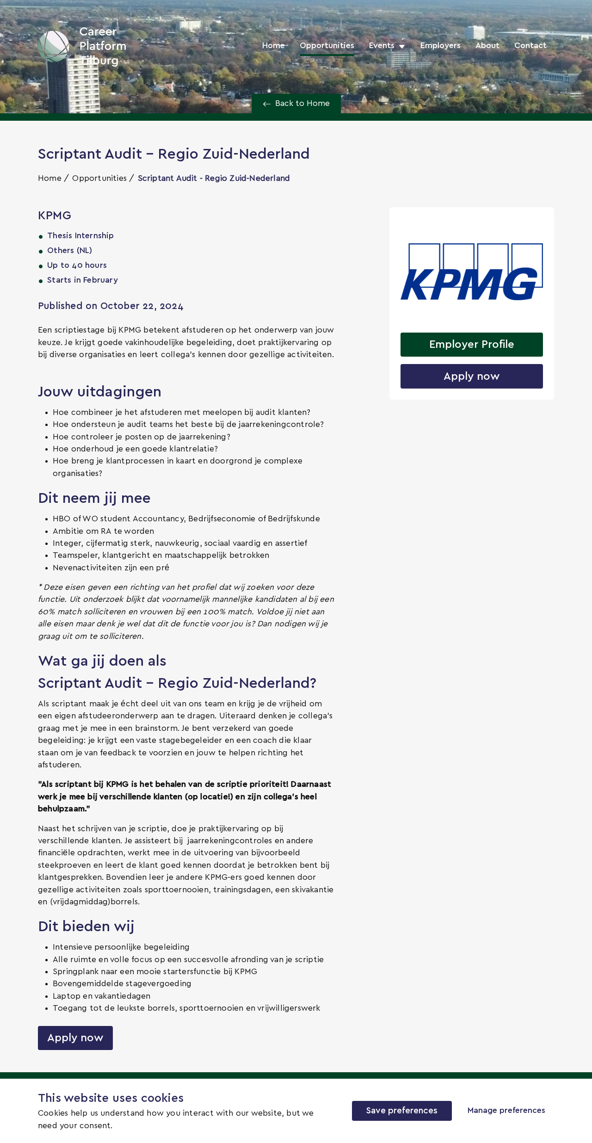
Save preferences (402, 1110)
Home (273, 46)
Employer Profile (471, 344)
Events (382, 46)
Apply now (75, 1038)
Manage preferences (506, 1110)
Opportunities (327, 46)
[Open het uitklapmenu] (400, 45)
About (487, 46)
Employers (440, 46)
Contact (530, 46)
